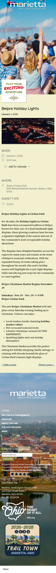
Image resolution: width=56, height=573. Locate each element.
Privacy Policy (8, 470)
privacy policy (45, 464)
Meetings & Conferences (16, 415)
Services (7, 419)
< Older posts (9, 364)
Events (9, 204)
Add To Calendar (17, 166)
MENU (6, 569)
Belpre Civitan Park (16, 185)
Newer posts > (46, 364)
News (4, 431)
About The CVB (10, 423)
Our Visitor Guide (11, 427)
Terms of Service (28, 470)
